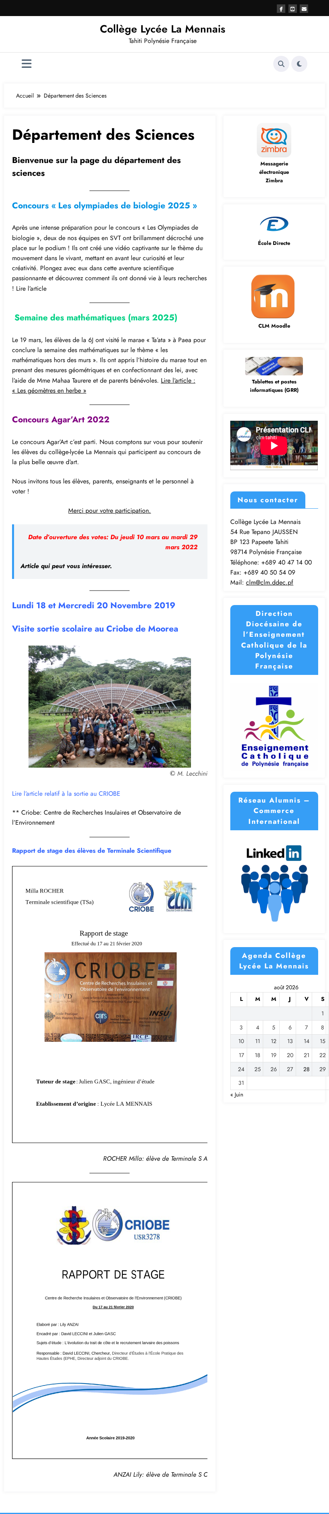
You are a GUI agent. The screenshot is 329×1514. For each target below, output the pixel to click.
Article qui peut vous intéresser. (66, 566)
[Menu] (27, 64)
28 (306, 1069)
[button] (24, 706)
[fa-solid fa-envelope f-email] (304, 8)
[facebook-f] (281, 8)
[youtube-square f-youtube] (292, 8)
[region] (109, 707)
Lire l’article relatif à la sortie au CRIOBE (66, 793)
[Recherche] (281, 64)
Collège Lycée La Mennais (162, 29)
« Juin (236, 1094)
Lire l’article (31, 288)
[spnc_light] (299, 64)
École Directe (274, 243)
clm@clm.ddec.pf (269, 582)
